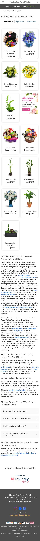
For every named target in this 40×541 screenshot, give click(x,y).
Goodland (14, 455)
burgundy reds (17, 328)
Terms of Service (6, 533)
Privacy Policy (17, 533)
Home (2, 11)
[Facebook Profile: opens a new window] (20, 508)
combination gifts (26, 307)
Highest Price (20, 21)
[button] (35, 536)
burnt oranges (31, 328)
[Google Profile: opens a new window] (24, 508)
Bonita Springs (20, 453)
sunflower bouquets (29, 277)
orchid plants (5, 367)
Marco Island (5, 455)
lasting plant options (11, 307)
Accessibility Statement (31, 533)
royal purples (18, 330)
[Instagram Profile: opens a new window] (15, 508)
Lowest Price (31, 21)
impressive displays (8, 294)
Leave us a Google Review (20, 515)
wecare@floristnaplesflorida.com (20, 501)
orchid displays (23, 275)
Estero (33, 453)
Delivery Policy (20, 536)
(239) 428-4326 (20, 499)
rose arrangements (21, 337)
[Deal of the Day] (29, 106)
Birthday (9, 11)
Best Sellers (8, 21)
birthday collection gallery (17, 390)
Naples (27, 453)
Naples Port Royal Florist (20, 2)
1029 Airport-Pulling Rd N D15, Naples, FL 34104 (20, 497)
